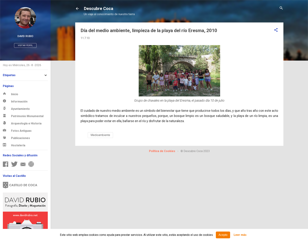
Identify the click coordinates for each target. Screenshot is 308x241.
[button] (276, 30)
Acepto (223, 234)
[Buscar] (281, 8)
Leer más (240, 235)
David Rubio (25, 36)
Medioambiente (100, 135)
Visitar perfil (25, 45)
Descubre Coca (98, 8)
